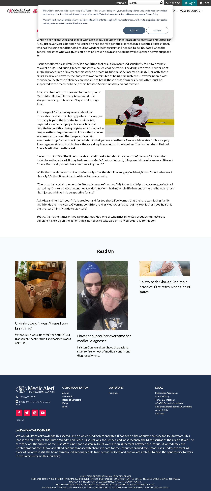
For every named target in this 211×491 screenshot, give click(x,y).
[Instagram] (35, 413)
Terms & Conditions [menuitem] (165, 399)
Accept (134, 30)
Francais (120, 3)
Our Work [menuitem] (116, 387)
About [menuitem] (65, 392)
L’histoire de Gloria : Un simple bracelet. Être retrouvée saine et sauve (165, 287)
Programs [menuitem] (114, 392)
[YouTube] (42, 413)
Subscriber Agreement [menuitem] (166, 392)
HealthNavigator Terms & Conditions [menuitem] (173, 406)
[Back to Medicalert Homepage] (22, 10)
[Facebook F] (19, 413)
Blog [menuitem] (64, 406)
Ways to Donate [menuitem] (190, 10)
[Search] (161, 2)
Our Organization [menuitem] (75, 387)
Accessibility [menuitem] (161, 410)
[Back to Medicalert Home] (35, 390)
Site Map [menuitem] (159, 413)
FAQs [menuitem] (65, 403)
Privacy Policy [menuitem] (162, 396)
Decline (157, 30)
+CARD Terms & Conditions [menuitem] (169, 403)
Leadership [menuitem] (67, 396)
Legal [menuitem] (159, 387)
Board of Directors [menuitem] (71, 399)
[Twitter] (27, 413)
